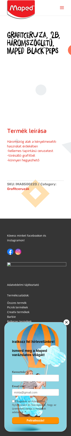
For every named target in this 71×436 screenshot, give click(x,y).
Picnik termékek (17, 307)
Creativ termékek (18, 312)
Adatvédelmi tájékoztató (23, 285)
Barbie (11, 317)
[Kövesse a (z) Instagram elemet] (18, 252)
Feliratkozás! (35, 420)
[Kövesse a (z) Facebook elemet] (10, 252)
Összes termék (16, 303)
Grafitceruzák (18, 189)
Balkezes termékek (19, 321)
